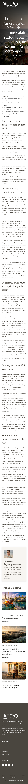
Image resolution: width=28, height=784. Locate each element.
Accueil (3, 746)
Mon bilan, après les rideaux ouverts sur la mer (14, 115)
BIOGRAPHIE (7, 578)
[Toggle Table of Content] (23, 96)
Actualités (20, 55)
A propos (4, 748)
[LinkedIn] (9, 765)
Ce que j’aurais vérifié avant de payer (14, 111)
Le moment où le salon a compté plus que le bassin (14, 108)
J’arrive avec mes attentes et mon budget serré (13, 100)
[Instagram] (6, 765)
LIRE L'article (5, 621)
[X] (12, 765)
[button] (18, 10)
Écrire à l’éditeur (5, 754)
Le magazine (5, 751)
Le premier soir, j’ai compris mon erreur (13, 104)
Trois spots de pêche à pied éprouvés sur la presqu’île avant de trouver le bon (14, 651)
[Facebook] (3, 765)
